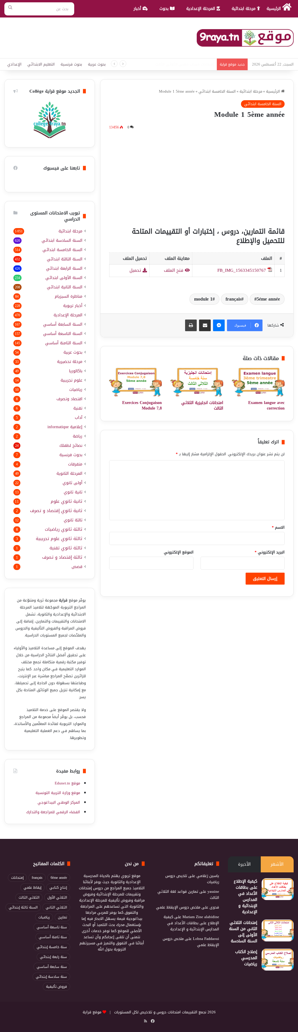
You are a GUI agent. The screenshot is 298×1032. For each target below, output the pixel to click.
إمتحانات (17, 877)
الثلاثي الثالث (29, 897)
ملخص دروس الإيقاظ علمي (178, 907)
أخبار (138, 9)
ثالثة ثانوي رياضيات (63, 529)
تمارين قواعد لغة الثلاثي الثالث (188, 894)
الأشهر (277, 864)
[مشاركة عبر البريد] (205, 325)
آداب (78, 417)
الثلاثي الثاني (56, 907)
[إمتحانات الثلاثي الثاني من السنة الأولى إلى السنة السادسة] (278, 930)
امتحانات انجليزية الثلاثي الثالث (202, 405)
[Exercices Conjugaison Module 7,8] (135, 382)
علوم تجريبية (71, 380)
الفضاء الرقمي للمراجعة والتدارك (53, 812)
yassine (213, 891)
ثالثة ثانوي (73, 520)
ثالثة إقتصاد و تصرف (62, 557)
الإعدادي (14, 64)
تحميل (136, 270)
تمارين (62, 917)
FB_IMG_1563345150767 (241, 270)
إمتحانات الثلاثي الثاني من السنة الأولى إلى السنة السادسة (243, 932)
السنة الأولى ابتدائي (63, 278)
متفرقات (75, 464)
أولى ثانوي (72, 483)
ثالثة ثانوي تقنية (65, 548)
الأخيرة (244, 864)
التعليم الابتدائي (41, 64)
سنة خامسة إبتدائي (52, 947)
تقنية (77, 408)
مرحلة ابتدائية (244, 9)
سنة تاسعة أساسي (52, 927)
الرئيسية (274, 9)
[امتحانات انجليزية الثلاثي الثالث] (197, 382)
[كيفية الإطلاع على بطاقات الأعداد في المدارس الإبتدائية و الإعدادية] (278, 889)
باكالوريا (75, 371)
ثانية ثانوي (73, 492)
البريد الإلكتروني (270, 552)
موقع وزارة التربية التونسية (58, 792)
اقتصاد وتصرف (69, 399)
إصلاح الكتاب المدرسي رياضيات (246, 958)
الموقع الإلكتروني (179, 552)
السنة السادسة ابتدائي (62, 240)
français (233, 299)
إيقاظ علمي (32, 887)
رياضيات (75, 390)
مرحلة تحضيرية (69, 362)
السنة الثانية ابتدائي (64, 287)
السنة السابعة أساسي (62, 324)
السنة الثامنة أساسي (63, 343)
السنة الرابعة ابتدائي (64, 268)
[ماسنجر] (219, 325)
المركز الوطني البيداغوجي (59, 802)
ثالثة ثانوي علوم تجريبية (59, 539)
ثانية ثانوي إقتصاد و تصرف (56, 511)
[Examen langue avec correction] (258, 382)
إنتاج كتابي (58, 887)
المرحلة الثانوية (69, 473)
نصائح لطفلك (70, 445)
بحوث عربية (97, 64)
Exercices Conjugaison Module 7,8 (142, 405)
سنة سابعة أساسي (52, 967)
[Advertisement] (197, 177)
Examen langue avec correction (266, 405)
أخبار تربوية (72, 306)
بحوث (164, 9)
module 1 (203, 299)
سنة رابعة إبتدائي (53, 957)
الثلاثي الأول (57, 897)
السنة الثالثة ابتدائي (64, 259)
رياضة (77, 436)
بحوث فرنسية (71, 64)
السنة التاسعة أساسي (62, 334)
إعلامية (64, 427)
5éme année (268, 299)
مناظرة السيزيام (68, 296)
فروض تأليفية (56, 986)
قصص (77, 567)
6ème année (59, 877)
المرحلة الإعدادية (201, 9)
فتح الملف (174, 270)
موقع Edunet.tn (67, 783)
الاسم (278, 527)
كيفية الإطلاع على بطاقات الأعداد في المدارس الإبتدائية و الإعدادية (245, 896)
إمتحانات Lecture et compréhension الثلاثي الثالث (174, 64)
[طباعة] (191, 325)
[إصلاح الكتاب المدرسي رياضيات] (278, 960)
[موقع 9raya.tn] (245, 38)
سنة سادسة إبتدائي (51, 976)
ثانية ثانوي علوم (66, 501)
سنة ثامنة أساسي (53, 937)
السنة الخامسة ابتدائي (217, 91)
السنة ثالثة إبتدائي (23, 907)
